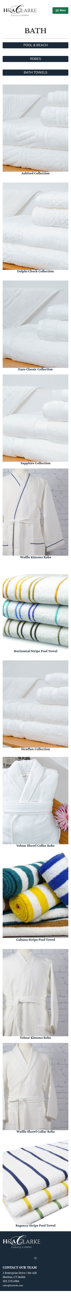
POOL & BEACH (35, 45)
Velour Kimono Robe (35, 1037)
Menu (60, 11)
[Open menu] (35, 1258)
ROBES (35, 59)
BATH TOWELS (35, 72)
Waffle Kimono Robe (35, 557)
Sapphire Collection (36, 463)
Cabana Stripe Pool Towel (35, 939)
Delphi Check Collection (35, 271)
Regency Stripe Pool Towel (35, 1225)
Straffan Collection (35, 749)
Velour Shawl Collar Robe (35, 845)
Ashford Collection (35, 173)
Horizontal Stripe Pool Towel (35, 651)
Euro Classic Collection (35, 369)
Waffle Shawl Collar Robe (35, 1131)
